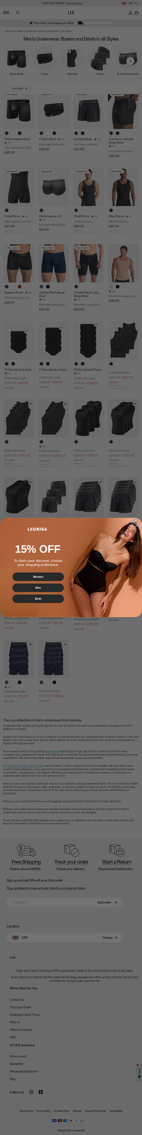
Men (38, 587)
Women (38, 576)
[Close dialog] (135, 522)
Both (38, 598)
